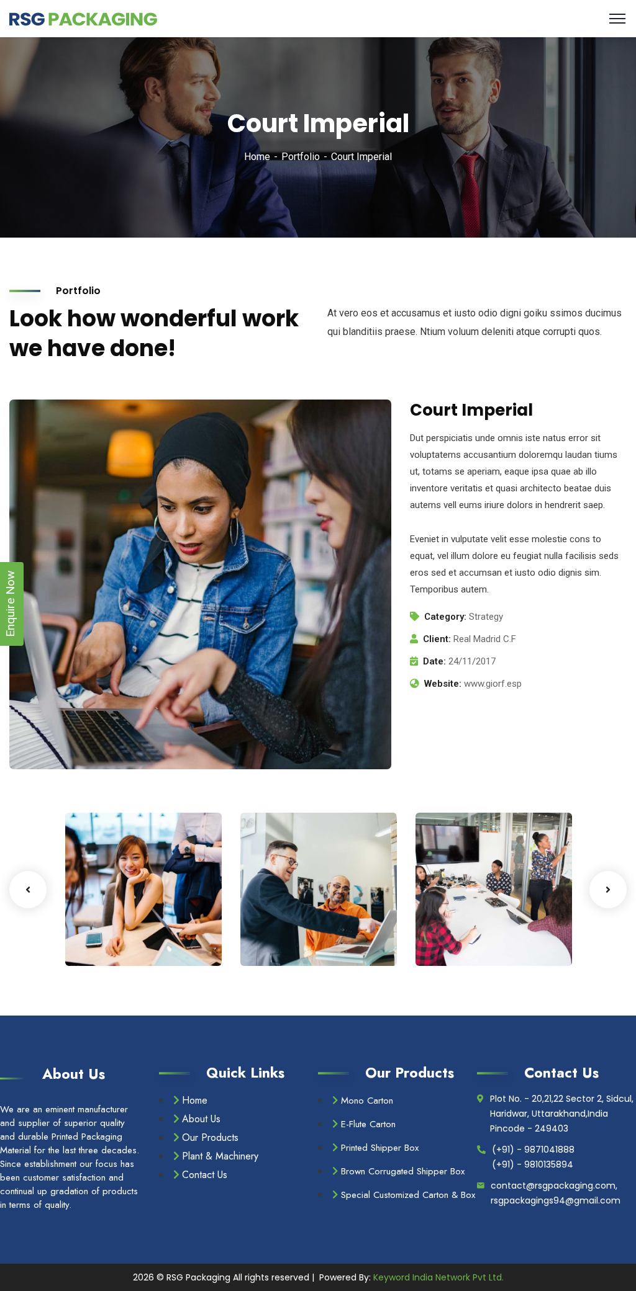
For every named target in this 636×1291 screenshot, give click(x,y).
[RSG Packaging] (83, 18)
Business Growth (109, 915)
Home (257, 157)
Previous (28, 889)
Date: (434, 661)
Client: (437, 639)
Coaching (106, 940)
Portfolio (300, 157)
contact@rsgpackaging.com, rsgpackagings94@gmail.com (555, 1193)
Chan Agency (473, 921)
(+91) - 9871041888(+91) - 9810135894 (533, 1157)
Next (608, 889)
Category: (445, 616)
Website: (442, 683)
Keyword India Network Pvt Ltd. (438, 1277)
